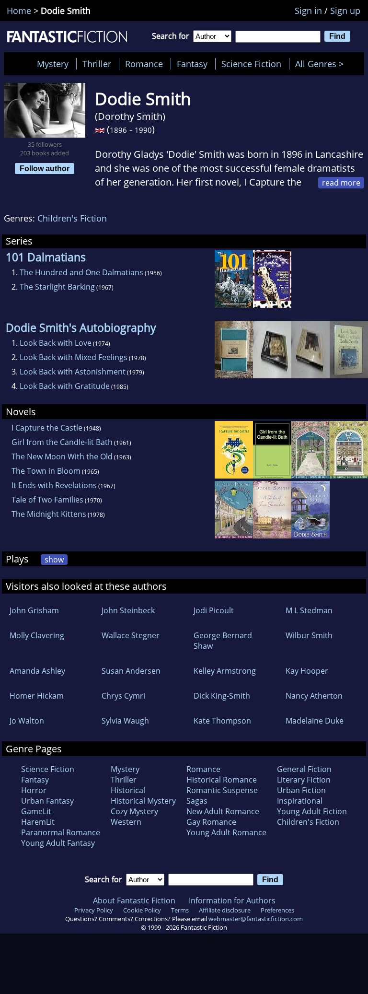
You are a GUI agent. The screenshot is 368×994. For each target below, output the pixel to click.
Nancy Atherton (314, 695)
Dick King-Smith (222, 695)
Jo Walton (27, 720)
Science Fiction (251, 64)
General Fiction (304, 769)
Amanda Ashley (37, 671)
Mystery (53, 64)
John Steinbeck (128, 610)
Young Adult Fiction (312, 811)
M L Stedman (309, 610)
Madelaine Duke (315, 720)
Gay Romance (211, 822)
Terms (180, 910)
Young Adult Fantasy (58, 843)
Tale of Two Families (47, 499)
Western (126, 822)
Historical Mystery (143, 800)
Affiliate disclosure (225, 910)
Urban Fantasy (47, 800)
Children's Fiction (72, 218)
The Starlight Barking (57, 286)
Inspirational (299, 800)
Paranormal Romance (60, 832)
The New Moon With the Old (62, 456)
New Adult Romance (222, 811)
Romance (144, 64)
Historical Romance (221, 779)
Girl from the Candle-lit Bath (62, 442)
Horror (33, 790)
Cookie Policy (142, 910)
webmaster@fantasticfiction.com (255, 918)
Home (19, 10)
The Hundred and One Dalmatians (81, 272)
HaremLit (38, 822)
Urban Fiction (301, 790)
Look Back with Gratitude (65, 386)
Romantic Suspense (222, 790)
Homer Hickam (37, 695)
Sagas (196, 800)
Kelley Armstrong (225, 671)
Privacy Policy (93, 910)
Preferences (277, 910)
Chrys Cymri (123, 695)
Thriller (96, 64)
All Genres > (321, 64)
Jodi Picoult (214, 610)
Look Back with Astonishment (73, 371)
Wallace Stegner (131, 635)
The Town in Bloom (46, 471)
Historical (128, 790)
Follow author (44, 168)
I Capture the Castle (47, 427)
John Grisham (34, 610)
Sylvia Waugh (125, 720)
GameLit (36, 811)
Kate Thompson (222, 720)
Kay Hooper (307, 671)
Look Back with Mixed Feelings (73, 357)
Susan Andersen (131, 671)
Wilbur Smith (309, 635)
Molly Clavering (37, 635)
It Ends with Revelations (54, 485)
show (54, 559)
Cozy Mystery (134, 811)
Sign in (308, 10)
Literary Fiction (304, 779)
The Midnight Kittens (49, 514)
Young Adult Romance (226, 832)
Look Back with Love (56, 343)
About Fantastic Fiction (134, 900)
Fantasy (192, 64)
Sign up (345, 10)
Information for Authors (232, 900)
